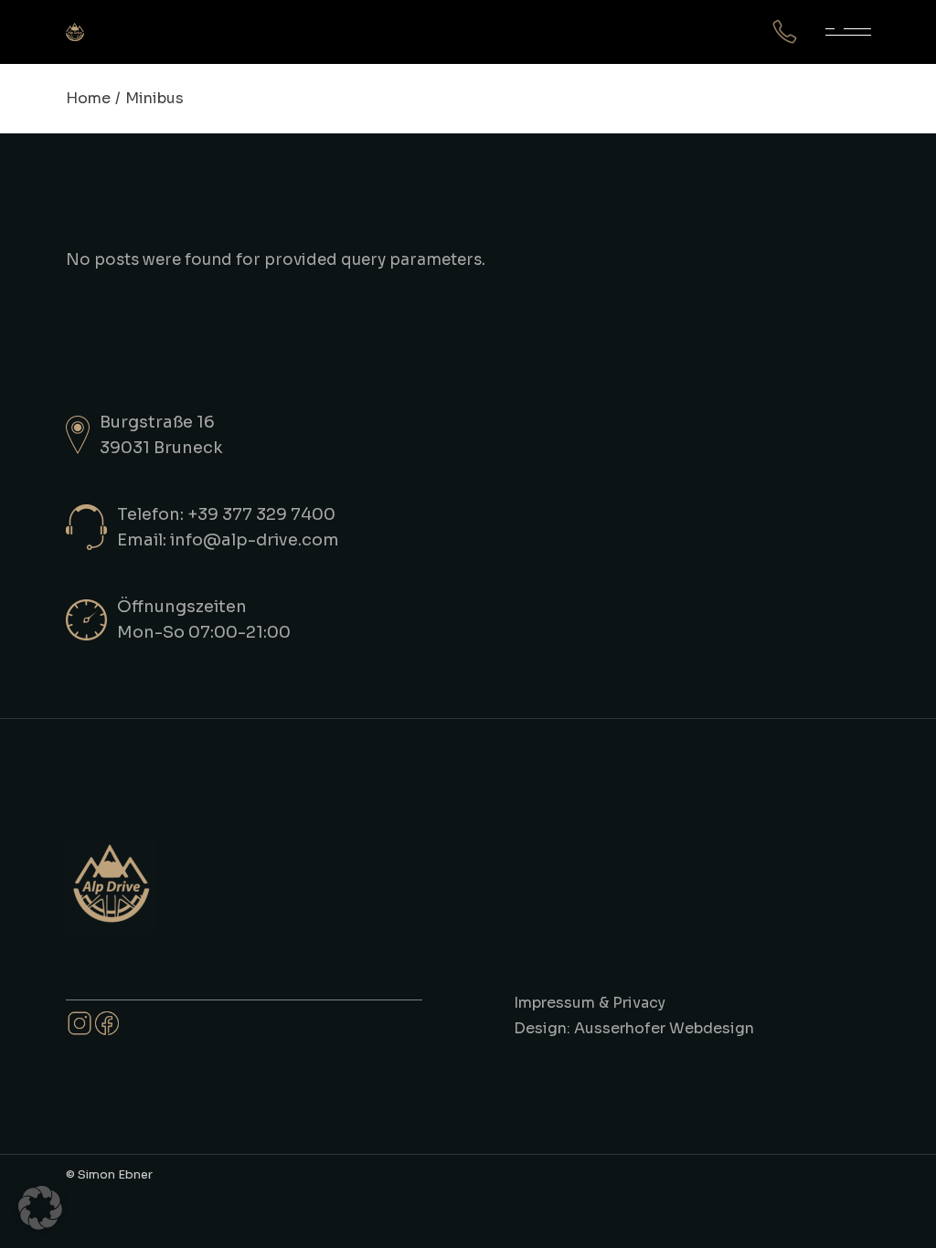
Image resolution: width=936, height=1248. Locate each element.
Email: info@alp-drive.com (228, 540)
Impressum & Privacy (589, 1002)
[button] (40, 1208)
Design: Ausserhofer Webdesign (634, 1028)
